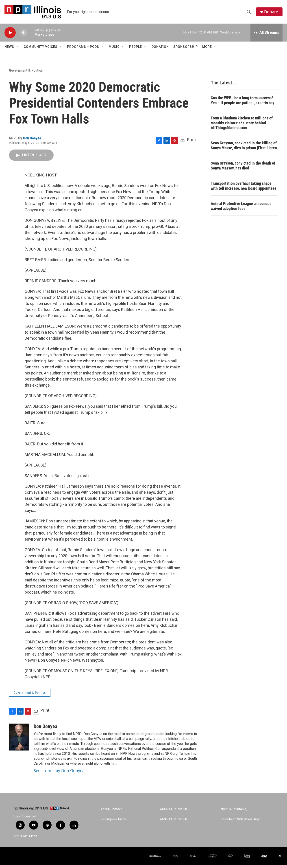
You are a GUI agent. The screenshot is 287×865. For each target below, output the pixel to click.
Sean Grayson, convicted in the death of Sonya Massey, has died (243, 165)
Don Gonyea (32, 138)
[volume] (23, 33)
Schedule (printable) (233, 809)
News (9, 46)
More (207, 46)
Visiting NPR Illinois (113, 819)
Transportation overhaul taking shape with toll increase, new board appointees (243, 186)
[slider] (30, 32)
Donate (271, 11)
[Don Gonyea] (19, 737)
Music (114, 46)
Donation (160, 46)
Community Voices (40, 46)
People (135, 46)
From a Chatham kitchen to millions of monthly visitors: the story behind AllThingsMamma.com (242, 123)
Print (191, 139)
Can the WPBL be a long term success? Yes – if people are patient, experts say (242, 100)
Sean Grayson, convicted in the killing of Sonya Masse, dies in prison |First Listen (244, 145)
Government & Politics (26, 70)
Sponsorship (185, 46)
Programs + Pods (83, 46)
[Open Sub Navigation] (17, 46)
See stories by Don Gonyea (59, 770)
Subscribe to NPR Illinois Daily (239, 819)
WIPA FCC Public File (173, 819)
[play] (10, 32)
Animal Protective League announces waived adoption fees (241, 206)
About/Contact (111, 809)
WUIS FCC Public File (173, 809)
